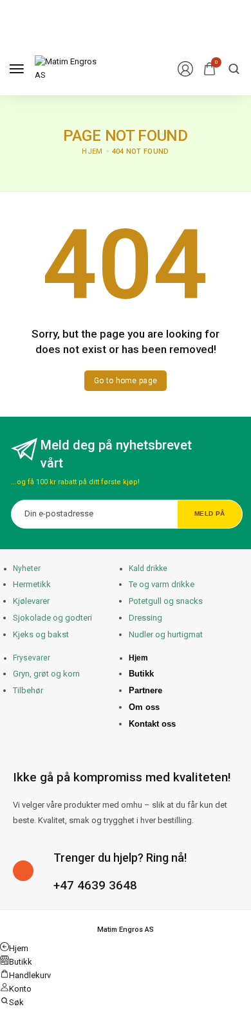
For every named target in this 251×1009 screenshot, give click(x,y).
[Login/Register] (185, 69)
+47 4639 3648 (95, 885)
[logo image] (67, 68)
